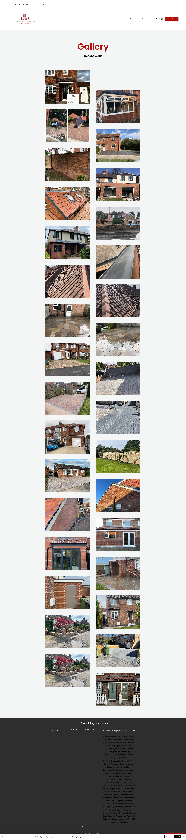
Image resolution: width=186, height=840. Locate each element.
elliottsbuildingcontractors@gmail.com (81, 729)
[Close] (184, 836)
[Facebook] (159, 19)
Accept (178, 837)
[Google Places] (156, 19)
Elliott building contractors (93, 723)
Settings (168, 837)
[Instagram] (162, 19)
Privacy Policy (76, 837)
